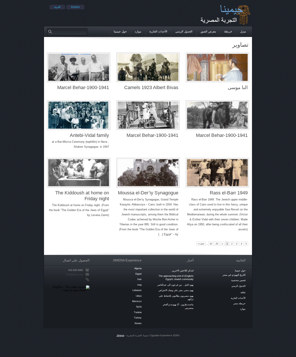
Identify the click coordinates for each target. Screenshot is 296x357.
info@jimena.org (74, 274)
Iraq (139, 284)
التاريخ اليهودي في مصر (234, 275)
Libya (138, 296)
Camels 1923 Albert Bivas (151, 87)
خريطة (228, 31)
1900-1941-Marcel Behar (83, 87)
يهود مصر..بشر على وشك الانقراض (176, 290)
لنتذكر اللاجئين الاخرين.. (182, 270)
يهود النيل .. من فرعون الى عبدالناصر (175, 284)
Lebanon (136, 290)
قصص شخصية (238, 280)
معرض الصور (208, 31)
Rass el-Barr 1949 (229, 192)
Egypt (138, 273)
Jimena (120, 335)
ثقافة (243, 292)
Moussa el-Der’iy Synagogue (148, 192)
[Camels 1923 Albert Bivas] (148, 68)
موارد (138, 31)
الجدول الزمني (183, 31)
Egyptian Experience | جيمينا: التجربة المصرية (219, 14)
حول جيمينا (120, 31)
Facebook (77, 279)
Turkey (137, 317)
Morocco (136, 301)
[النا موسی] (217, 68)
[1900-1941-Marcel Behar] (78, 68)
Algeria (137, 268)
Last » (201, 243)
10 (211, 243)
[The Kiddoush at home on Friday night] (78, 173)
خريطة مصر (239, 303)
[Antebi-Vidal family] (78, 115)
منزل (246, 32)
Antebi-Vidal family (89, 135)
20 (217, 243)
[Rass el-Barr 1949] (217, 173)
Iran (139, 279)
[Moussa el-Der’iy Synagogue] (148, 173)
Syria (138, 306)
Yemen (137, 323)
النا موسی (238, 87)
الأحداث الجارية (158, 31)
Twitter (81, 279)
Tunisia (137, 312)
